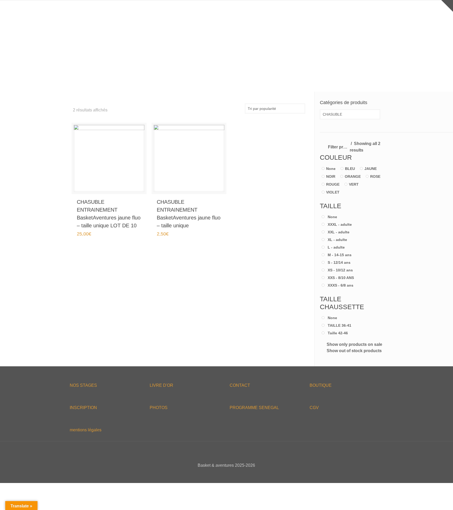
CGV (314, 407)
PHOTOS (159, 407)
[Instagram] (237, 474)
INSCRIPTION (83, 407)
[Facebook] (216, 474)
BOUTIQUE (321, 385)
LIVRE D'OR (161, 385)
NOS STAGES (83, 385)
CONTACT (240, 385)
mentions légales (85, 430)
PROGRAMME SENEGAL (254, 407)
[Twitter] (223, 474)
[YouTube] (230, 474)
